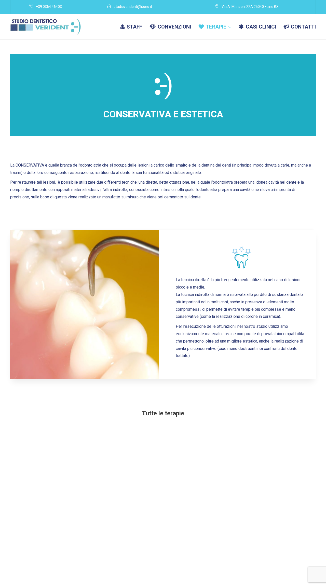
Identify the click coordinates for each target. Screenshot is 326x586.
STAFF (134, 27)
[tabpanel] (84, 304)
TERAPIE (216, 27)
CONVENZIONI (174, 27)
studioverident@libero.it (218, 573)
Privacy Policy (289, 573)
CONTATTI (303, 27)
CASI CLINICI (261, 27)
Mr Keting (40, 580)
